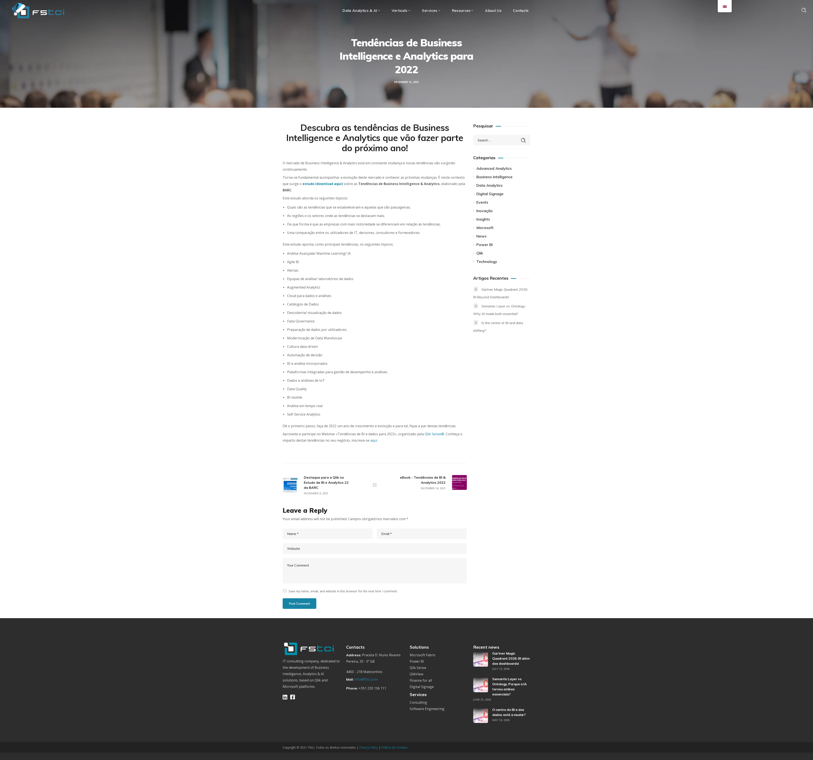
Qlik (479, 253)
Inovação (484, 210)
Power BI (484, 244)
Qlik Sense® (434, 434)
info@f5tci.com (366, 679)
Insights (483, 219)
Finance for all (421, 680)
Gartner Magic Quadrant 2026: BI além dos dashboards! (511, 658)
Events (482, 202)
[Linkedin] (285, 697)
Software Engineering (427, 708)
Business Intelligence (494, 176)
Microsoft (485, 227)
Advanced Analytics (494, 168)
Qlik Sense (418, 667)
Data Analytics (489, 185)
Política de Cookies (394, 747)
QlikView (416, 674)
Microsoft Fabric (423, 655)
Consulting (418, 702)
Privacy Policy (369, 747)
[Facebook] (292, 697)
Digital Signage (489, 193)
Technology (486, 261)
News (481, 236)
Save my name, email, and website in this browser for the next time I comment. (343, 591)
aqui (373, 440)
